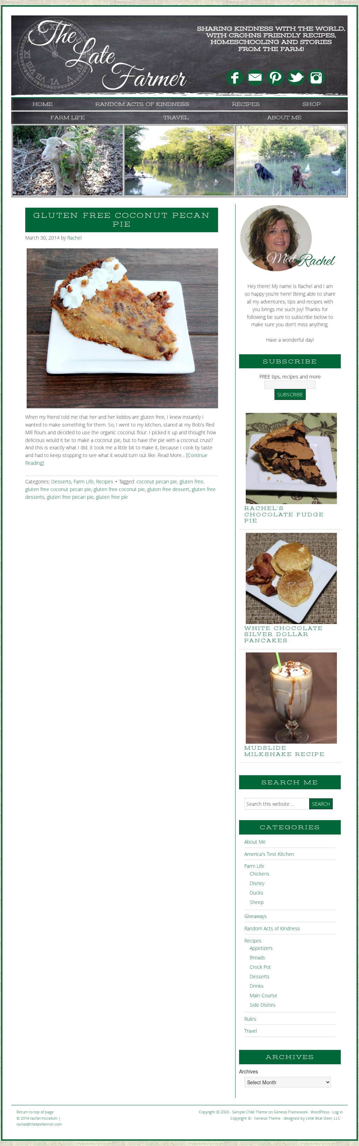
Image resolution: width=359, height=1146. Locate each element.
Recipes (246, 104)
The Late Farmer (81, 33)
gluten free (191, 481)
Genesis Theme (267, 1118)
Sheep (257, 902)
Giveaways (255, 916)
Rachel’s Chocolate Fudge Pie (284, 514)
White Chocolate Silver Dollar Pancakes (283, 634)
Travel (176, 117)
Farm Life (67, 117)
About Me (284, 117)
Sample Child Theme (249, 1111)
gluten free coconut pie (119, 489)
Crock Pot (260, 967)
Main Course (263, 995)
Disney (257, 883)
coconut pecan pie (156, 481)
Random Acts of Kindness (142, 104)
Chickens (260, 873)
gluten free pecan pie (70, 497)
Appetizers (261, 948)
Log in (337, 1111)
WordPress (320, 1111)
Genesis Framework (290, 1111)
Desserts (61, 481)
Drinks (257, 986)
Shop (312, 104)
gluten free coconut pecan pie (58, 489)
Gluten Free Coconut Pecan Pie (121, 220)
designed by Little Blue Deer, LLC (312, 1118)
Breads (257, 957)
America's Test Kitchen (269, 854)
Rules (250, 1019)
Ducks (256, 892)
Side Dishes (263, 1004)
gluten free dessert (168, 489)
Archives (248, 1071)
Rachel (74, 237)
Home (43, 104)
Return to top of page (35, 1111)
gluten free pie (112, 497)
